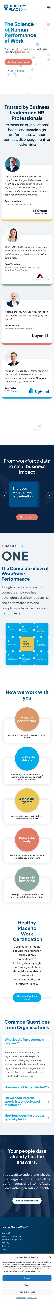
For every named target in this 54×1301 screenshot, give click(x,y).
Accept (27, 1278)
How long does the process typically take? (24, 1117)
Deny (27, 1285)
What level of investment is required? (24, 1041)
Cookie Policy (21, 1298)
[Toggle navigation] (48, 7)
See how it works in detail (27, 998)
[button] (50, 1257)
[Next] (49, 495)
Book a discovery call (18, 62)
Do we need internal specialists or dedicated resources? (22, 1101)
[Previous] (4, 495)
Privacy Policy (32, 1298)
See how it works (16, 71)
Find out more (27, 517)
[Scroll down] (27, 92)
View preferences (27, 1292)
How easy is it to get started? (26, 1087)
